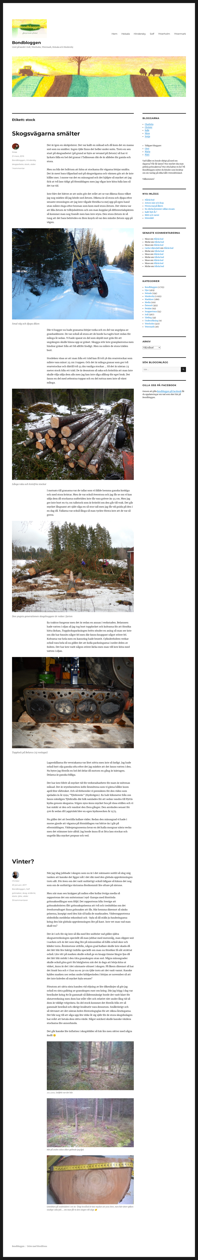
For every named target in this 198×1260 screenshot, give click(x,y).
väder (33, 164)
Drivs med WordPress (37, 1246)
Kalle (147, 130)
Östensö (148, 305)
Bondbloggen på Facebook (169, 391)
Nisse (14, 152)
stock (26, 164)
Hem (114, 33)
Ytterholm (164, 33)
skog (24, 893)
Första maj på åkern (154, 206)
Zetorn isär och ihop (154, 203)
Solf (152, 33)
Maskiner (149, 299)
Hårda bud (149, 200)
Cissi (147, 148)
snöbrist (31, 893)
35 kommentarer (20, 900)
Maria (147, 151)
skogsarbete (18, 164)
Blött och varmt (152, 215)
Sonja (147, 136)
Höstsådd (149, 218)
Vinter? (23, 861)
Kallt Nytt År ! (151, 212)
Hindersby (140, 33)
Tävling (148, 317)
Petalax (148, 308)
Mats (147, 154)
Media (147, 302)
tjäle (20, 896)
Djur (147, 290)
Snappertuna (151, 311)
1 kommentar (18, 168)
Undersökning (151, 320)
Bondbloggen (26, 42)
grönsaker (17, 893)
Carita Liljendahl (152, 248)
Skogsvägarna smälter (46, 133)
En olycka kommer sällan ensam (160, 209)
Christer (15, 881)
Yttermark (180, 33)
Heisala (125, 33)
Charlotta (149, 124)
